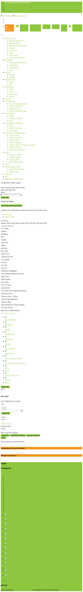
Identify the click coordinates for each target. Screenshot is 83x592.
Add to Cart (5, 197)
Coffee (11, 82)
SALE (7, 176)
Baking (7, 164)
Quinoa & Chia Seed (16, 118)
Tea (10, 84)
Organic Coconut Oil (16, 106)
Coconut (8, 99)
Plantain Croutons (15, 147)
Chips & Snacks (10, 38)
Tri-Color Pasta (14, 159)
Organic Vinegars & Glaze (17, 111)
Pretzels (12, 48)
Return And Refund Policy (14, 179)
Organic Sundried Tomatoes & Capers (22, 145)
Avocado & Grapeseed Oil (18, 104)
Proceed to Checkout (33, 435)
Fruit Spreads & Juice (12, 167)
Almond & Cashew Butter (18, 62)
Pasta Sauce (13, 130)
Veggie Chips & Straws (17, 58)
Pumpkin (8, 174)
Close (3, 437)
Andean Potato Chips (16, 41)
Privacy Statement (66, 590)
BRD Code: (5, 190)
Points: (3, 429)
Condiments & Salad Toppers (15, 133)
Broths (11, 125)
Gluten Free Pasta (15, 154)
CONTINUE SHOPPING (18, 435)
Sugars (11, 96)
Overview (8, 214)
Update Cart (5, 413)
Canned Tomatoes (15, 128)
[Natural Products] (19, 16)
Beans (11, 116)
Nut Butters (9, 60)
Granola (11, 74)
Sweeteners (9, 87)
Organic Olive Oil (14, 108)
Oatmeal (12, 77)
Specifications (10, 217)
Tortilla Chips (13, 55)
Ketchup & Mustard (15, 137)
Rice (10, 120)
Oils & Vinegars (10, 101)
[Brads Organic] (7, 16)
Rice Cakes (13, 50)
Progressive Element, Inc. (23, 590)
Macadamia (13, 65)
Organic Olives (14, 140)
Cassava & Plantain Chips (17, 45)
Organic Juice (14, 171)
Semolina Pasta (14, 157)
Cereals (7, 72)
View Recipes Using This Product (11, 205)
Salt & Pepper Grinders (17, 150)
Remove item (6, 423)
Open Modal (5, 387)
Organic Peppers (15, 142)
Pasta (7, 152)
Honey (11, 91)
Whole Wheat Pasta (16, 162)
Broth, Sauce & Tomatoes (14, 123)
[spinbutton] (10, 195)
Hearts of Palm (14, 135)
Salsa (11, 53)
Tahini (11, 70)
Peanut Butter (14, 67)
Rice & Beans (9, 113)
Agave (11, 89)
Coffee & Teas (10, 79)
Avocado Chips (14, 43)
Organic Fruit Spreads (16, 169)
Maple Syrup (13, 94)
